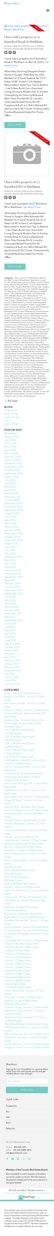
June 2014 (10, 640)
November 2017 (13, 614)
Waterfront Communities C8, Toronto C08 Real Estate (25, 385)
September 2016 (13, 620)
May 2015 (9, 630)
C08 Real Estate (13, 740)
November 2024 (13, 507)
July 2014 (9, 637)
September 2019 (13, 577)
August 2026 (11, 437)
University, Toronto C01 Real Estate (23, 997)
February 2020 (12, 570)
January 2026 (12, 460)
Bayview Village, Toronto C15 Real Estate (26, 710)
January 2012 (12, 667)
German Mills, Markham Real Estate (24, 807)
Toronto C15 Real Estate (17, 974)
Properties (11, 1106)
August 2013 (11, 650)
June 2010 (10, 680)
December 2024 (13, 503)
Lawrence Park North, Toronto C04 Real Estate (28, 322)
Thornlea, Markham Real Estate (16, 363)
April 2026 (10, 450)
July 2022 (10, 550)
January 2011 (11, 677)
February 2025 (12, 497)
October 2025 (12, 470)
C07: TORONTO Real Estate (28, 291)
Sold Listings (11, 424)
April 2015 (10, 634)
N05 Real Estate (39, 336)
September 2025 (13, 473)
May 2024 (10, 520)
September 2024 (13, 510)
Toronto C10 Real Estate (33, 369)
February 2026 (12, 457)
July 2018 (9, 597)
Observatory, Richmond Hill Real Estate (25, 897)
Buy (8, 1112)
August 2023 (11, 544)
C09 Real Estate (39, 294)
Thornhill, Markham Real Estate (35, 360)
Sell (8, 1117)
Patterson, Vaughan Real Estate (26, 347)
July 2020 (10, 567)
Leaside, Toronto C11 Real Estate (16, 325)
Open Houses (11, 417)
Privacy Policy (10, 1193)
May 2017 (9, 617)
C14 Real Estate (32, 296)
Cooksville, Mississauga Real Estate (23, 773)
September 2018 (13, 594)
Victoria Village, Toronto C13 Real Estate (26, 1007)
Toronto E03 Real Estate (26, 371)
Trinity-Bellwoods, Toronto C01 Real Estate (20, 376)
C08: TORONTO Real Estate (21, 294)
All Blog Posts (11, 410)
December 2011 (12, 670)
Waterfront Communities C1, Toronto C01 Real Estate (30, 383)
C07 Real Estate (10, 291)
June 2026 (10, 443)
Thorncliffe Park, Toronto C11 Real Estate (26, 940)
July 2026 (10, 440)
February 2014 (12, 644)
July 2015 (9, 627)
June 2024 (10, 517)
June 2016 (10, 624)
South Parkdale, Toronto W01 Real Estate (33, 354)
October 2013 (12, 647)
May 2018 (9, 600)
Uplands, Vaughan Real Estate (35, 378)
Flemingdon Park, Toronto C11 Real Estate (19, 311)
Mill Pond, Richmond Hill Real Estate (30, 327)
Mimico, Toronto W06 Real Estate (17, 329)
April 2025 (10, 490)
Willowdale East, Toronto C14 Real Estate (26, 1034)
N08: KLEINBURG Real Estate (20, 884)
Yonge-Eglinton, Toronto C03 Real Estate (29, 394)
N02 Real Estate (13, 867)
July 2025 (10, 480)
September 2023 (13, 540)
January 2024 (12, 530)
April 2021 (10, 564)
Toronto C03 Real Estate (33, 365)
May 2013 (9, 654)
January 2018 (12, 610)
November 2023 (13, 533)
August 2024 (11, 513)
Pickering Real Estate (15, 910)
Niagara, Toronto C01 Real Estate (26, 340)
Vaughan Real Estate (12, 380)
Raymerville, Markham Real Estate (28, 49)
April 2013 (10, 657)
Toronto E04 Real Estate (17, 981)
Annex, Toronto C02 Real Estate (27, 278)
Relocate (10, 1129)
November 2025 (13, 467)
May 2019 (9, 580)
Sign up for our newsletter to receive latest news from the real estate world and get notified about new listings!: (27, 1071)
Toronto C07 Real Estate (13, 367)
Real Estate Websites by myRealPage (34, 1193)
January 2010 (12, 684)
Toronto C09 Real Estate (13, 369)
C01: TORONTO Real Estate (37, 289)
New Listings (11, 414)
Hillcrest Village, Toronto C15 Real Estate (25, 316)
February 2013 (12, 660)
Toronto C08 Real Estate (33, 367)
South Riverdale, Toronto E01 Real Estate (19, 356)
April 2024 (10, 523)
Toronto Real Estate (17, 374)
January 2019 (12, 587)
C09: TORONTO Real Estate (15, 296)
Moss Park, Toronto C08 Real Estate (23, 850)
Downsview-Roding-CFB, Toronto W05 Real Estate (29, 307)
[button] (7, 1159)
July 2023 (10, 547)
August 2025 (11, 477)
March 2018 (10, 607)
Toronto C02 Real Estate (13, 365)
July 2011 (9, 674)
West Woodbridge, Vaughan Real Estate (19, 387)
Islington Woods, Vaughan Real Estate (25, 820)
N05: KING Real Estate (13, 338)
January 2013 (12, 664)
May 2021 (9, 560)
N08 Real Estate (29, 338)
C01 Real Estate (20, 289)
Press (7, 420)
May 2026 (10, 447)
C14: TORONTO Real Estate (19, 757)
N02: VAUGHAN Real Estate (21, 336)
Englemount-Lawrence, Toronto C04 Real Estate (22, 309)
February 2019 (12, 584)
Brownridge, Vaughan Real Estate (22, 723)
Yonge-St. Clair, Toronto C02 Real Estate (19, 396)
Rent (8, 1123)
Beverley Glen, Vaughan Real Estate (18, 287)
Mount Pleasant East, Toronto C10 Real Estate (31, 331)
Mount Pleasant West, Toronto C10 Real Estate (21, 334)
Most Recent (11, 433)
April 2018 (10, 604)
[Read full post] (27, 29)
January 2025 (12, 500)
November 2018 (13, 590)
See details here (32, 207)
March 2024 (11, 527)
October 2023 (12, 537)
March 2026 (11, 453)
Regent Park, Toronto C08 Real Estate (24, 917)
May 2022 (10, 554)
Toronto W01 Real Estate (35, 374)
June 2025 (10, 483)
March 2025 (11, 493)
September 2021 (13, 557)
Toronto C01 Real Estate (38, 363)
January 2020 (12, 574)
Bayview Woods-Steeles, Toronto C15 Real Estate (28, 285)
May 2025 (10, 487)
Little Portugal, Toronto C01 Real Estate (25, 840)
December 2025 (13, 463)
